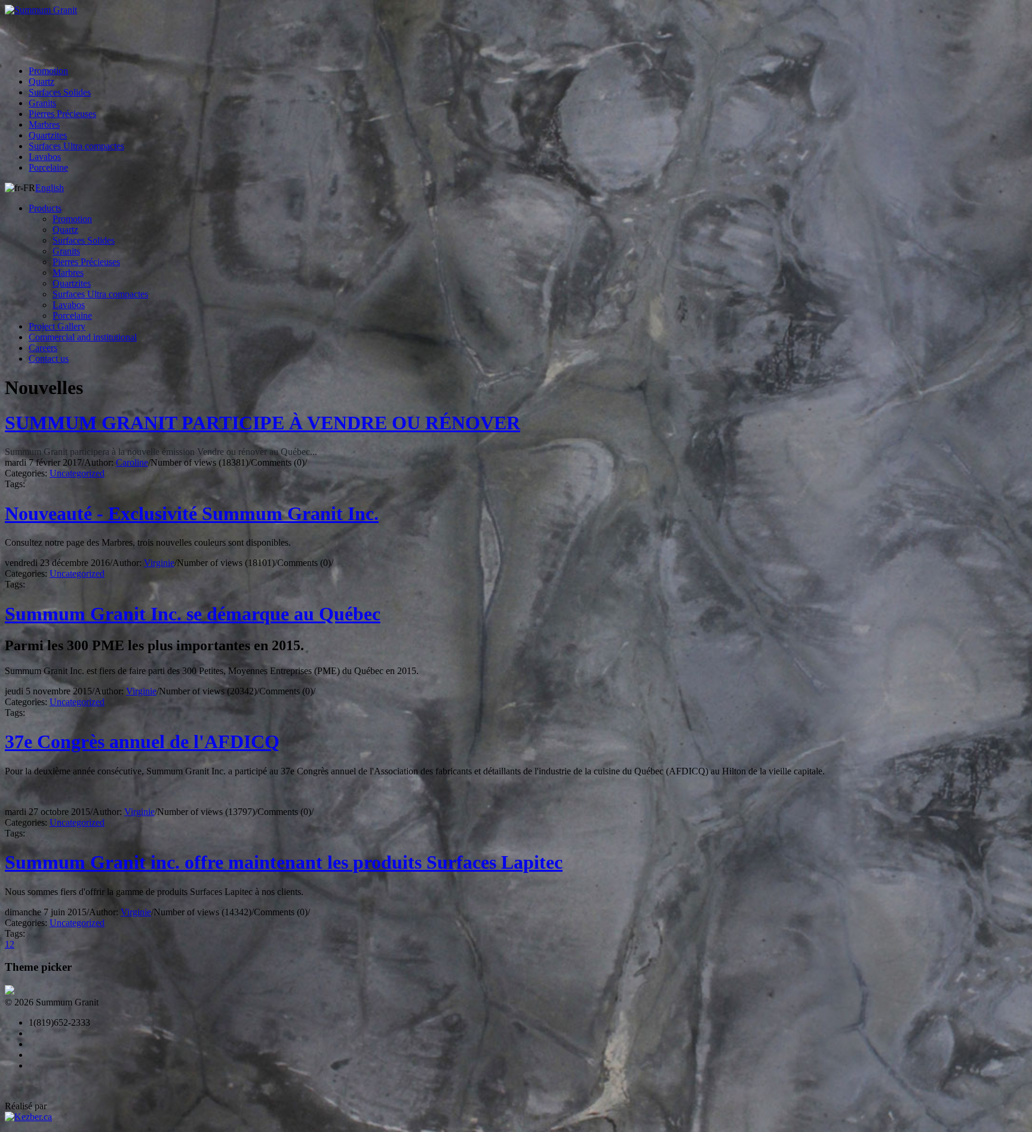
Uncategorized (77, 473)
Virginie (159, 563)
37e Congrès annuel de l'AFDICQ (142, 741)
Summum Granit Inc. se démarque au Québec (192, 614)
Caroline (132, 462)
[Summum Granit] (516, 10)
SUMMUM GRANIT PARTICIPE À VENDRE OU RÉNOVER (262, 422)
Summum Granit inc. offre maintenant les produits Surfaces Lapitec (284, 862)
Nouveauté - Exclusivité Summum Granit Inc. (192, 513)
